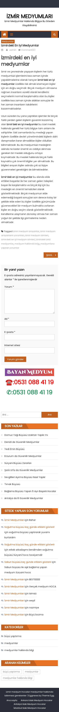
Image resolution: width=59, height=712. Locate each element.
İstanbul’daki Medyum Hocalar (30, 708)
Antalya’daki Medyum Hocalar (30, 704)
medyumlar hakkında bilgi (19, 650)
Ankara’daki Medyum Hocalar (36, 700)
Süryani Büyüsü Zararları (17, 463)
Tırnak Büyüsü (12, 484)
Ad (6, 318)
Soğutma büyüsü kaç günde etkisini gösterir (29, 527)
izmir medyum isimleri (36, 235)
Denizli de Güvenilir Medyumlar (21, 442)
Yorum (9, 286)
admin (12, 49)
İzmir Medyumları (30, 16)
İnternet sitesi (12, 345)
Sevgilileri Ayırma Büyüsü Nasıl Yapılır (24, 477)
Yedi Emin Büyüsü (14, 449)
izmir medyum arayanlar (26, 231)
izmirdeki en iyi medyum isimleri (18, 239)
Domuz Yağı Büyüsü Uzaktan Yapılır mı (26, 435)
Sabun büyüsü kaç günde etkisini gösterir (27, 562)
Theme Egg (48, 695)
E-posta (9, 332)
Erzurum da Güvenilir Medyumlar (22, 456)
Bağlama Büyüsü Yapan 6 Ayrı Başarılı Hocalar (30, 491)
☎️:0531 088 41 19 (29, 382)
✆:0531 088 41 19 (29, 392)
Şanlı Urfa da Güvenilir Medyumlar (23, 470)
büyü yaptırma (12, 636)
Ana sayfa (12, 700)
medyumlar (8, 41)
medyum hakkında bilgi (27, 243)
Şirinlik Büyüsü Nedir (52, 255)
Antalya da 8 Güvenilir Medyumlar (23, 498)
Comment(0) (28, 49)
